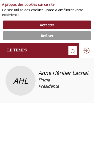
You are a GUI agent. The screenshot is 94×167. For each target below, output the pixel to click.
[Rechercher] (72, 50)
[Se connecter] (86, 50)
